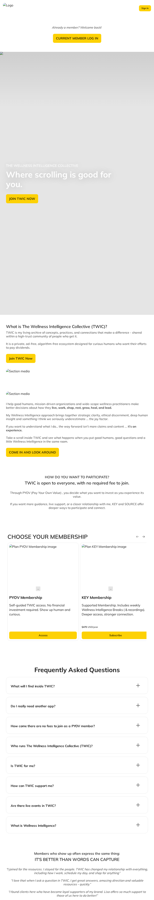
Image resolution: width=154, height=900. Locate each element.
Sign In (145, 8)
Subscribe (115, 635)
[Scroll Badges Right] (143, 537)
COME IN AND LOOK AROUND (32, 452)
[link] (43, 591)
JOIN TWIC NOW (22, 199)
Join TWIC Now (20, 358)
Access (43, 635)
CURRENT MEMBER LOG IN (77, 38)
